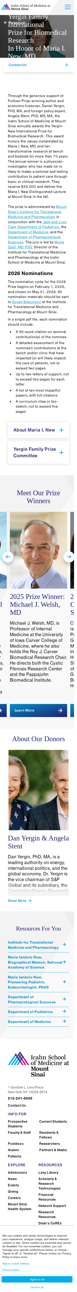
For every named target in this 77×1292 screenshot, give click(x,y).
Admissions (17, 1172)
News (12, 1179)
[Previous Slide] (7, 557)
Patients (14, 1156)
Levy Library (48, 1172)
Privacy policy (10, 1269)
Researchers (49, 1144)
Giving (13, 1191)
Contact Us (17, 1105)
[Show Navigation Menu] (67, 7)
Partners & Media (53, 1150)
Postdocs (15, 1144)
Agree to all (37, 1279)
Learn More (24, 710)
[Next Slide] (69, 557)
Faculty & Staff (19, 1133)
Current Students (53, 1121)
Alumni (13, 1150)
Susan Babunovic (26, 302)
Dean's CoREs (50, 1223)
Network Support (52, 1206)
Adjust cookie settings (15, 1263)
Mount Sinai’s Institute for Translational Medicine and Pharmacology (37, 212)
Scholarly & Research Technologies (49, 1183)
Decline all (37, 1287)
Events (13, 1185)
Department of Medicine (28, 232)
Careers (14, 1198)
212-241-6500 (20, 1098)
